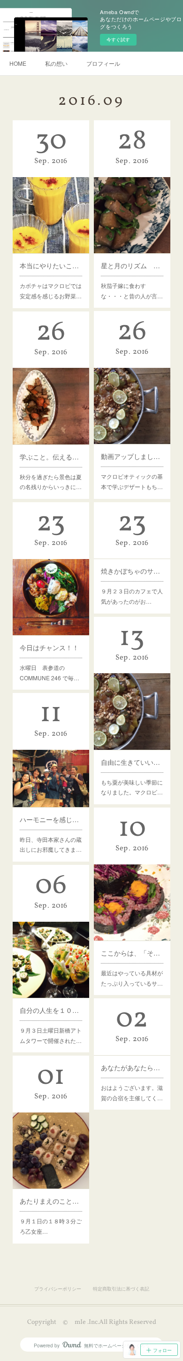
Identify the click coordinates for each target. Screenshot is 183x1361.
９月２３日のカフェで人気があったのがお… (132, 596)
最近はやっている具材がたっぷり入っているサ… (132, 978)
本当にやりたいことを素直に (51, 265)
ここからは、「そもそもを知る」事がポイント (132, 952)
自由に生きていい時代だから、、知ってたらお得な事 (132, 762)
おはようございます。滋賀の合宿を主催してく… (132, 1092)
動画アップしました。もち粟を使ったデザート (132, 456)
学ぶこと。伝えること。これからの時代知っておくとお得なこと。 (51, 456)
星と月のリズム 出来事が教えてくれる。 (132, 265)
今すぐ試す (118, 39)
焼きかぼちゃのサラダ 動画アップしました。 (132, 571)
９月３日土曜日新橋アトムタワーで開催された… (51, 1035)
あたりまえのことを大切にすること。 (51, 1200)
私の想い (56, 63)
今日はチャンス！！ (49, 647)
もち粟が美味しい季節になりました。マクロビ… (132, 787)
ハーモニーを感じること (51, 819)
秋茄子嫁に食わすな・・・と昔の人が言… (132, 290)
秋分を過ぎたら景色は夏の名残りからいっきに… (51, 482)
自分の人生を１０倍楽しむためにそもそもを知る (51, 1010)
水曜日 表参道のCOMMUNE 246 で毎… (49, 672)
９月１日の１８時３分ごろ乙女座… (51, 1226)
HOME (17, 63)
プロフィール (103, 63)
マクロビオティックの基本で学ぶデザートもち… (132, 481)
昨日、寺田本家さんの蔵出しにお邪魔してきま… (51, 844)
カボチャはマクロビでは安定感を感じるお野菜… (51, 290)
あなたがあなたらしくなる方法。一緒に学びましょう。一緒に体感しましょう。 (132, 1067)
